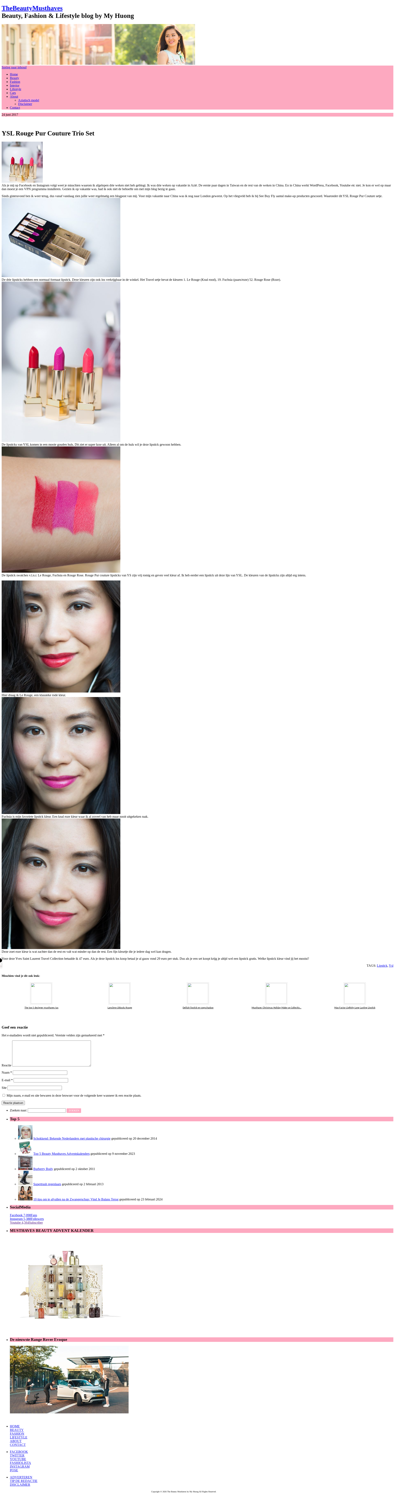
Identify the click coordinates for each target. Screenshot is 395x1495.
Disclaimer (25, 104)
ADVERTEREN (21, 1477)
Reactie (6, 1065)
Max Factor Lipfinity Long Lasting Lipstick (354, 1008)
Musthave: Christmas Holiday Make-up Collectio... (276, 1008)
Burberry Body (43, 1169)
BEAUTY (17, 1430)
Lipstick (382, 965)
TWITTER (17, 1455)
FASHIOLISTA (20, 1463)
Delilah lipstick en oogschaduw (198, 1008)
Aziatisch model (28, 100)
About (14, 96)
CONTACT (18, 1444)
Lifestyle (15, 89)
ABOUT (16, 1441)
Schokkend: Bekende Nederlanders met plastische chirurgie (71, 1138)
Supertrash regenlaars (47, 1184)
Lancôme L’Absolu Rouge (120, 1008)
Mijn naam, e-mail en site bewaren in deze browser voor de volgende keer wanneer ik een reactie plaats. (74, 1095)
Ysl (391, 965)
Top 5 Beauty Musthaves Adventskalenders (61, 1153)
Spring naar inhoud (14, 67)
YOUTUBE (18, 1459)
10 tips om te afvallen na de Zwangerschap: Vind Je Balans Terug (75, 1199)
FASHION (17, 1433)
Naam (7, 1072)
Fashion (15, 81)
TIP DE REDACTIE (23, 1481)
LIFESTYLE (18, 1437)
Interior (14, 85)
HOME (15, 1426)
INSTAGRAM (20, 1466)
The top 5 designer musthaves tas (41, 1008)
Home (14, 74)
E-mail (7, 1080)
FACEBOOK (19, 1451)
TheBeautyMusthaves (32, 8)
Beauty (14, 78)
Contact (15, 107)
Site (4, 1087)
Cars (13, 93)
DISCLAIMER (20, 1484)
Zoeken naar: (18, 1110)
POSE (14, 1470)
